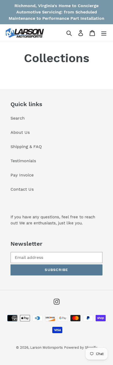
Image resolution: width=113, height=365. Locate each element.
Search (18, 118)
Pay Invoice (22, 174)
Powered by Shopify (80, 347)
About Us (20, 132)
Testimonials (23, 160)
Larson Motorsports (46, 347)
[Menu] (104, 33)
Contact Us (22, 189)
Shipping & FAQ (26, 146)
